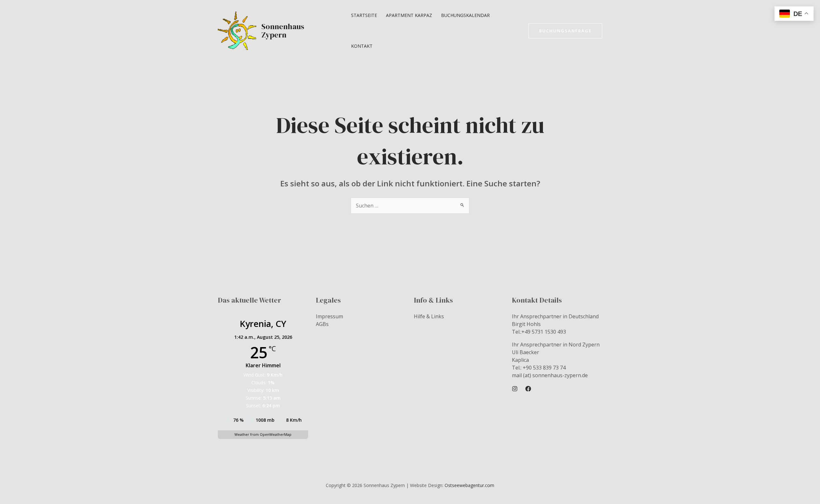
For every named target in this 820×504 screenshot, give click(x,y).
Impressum (329, 316)
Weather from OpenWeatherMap (262, 434)
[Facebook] (528, 389)
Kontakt (362, 46)
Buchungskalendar (465, 15)
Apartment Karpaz (409, 15)
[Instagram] (515, 389)
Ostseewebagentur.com (469, 485)
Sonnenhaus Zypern (282, 30)
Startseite (364, 15)
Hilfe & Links (429, 316)
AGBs (322, 324)
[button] (565, 30)
